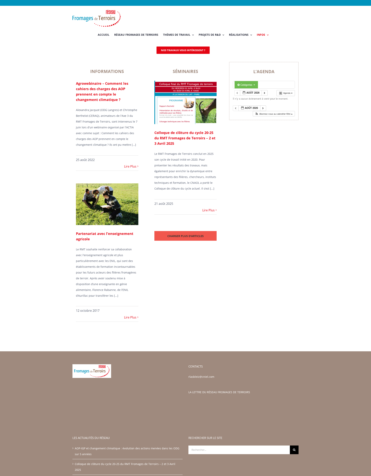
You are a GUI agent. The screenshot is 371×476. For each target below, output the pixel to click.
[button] (273, 113)
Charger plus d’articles (185, 236)
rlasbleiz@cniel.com (201, 377)
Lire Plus (130, 166)
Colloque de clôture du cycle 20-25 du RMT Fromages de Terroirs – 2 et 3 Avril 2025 (184, 138)
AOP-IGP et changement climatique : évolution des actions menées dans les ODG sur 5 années (127, 451)
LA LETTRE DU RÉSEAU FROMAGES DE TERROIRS (219, 392)
